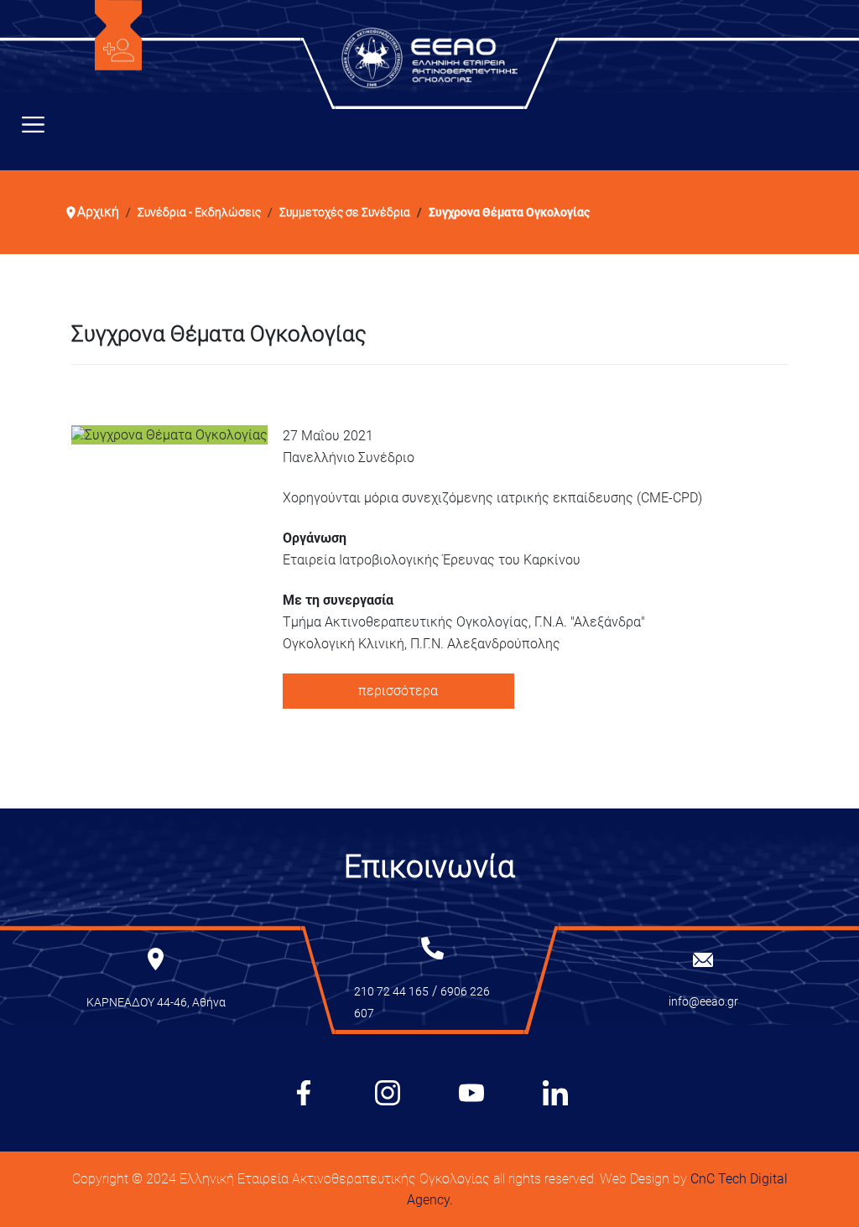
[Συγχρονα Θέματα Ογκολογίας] (169, 435)
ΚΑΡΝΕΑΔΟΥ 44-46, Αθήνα (156, 1002)
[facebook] (303, 1092)
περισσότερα (398, 691)
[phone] (432, 947)
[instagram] (387, 1092)
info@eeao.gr (703, 1001)
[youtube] (471, 1092)
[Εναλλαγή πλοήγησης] (33, 128)
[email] (703, 958)
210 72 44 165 (391, 991)
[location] (156, 957)
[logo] (118, 34)
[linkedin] (555, 1092)
